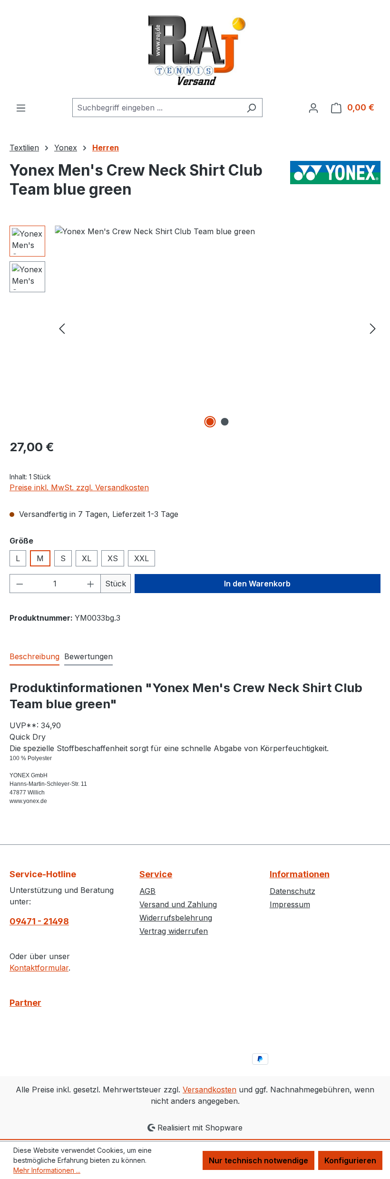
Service (155, 874)
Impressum (290, 904)
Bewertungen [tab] (88, 656)
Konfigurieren (350, 1160)
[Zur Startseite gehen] (195, 49)
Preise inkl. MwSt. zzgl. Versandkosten (79, 487)
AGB (147, 891)
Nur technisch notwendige (258, 1160)
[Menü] (21, 107)
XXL (141, 558)
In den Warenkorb (257, 583)
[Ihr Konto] (313, 107)
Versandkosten (209, 1089)
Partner (25, 1003)
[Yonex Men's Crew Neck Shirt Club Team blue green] (217, 328)
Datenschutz (292, 891)
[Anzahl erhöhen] (91, 583)
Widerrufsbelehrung (175, 917)
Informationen (300, 874)
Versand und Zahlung (178, 904)
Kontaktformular (39, 967)
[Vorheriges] (62, 328)
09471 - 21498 (39, 921)
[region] (195, 328)
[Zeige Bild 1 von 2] (210, 422)
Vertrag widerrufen (173, 931)
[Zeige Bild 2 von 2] (225, 422)
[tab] (34, 656)
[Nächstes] (373, 328)
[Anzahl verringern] (19, 583)
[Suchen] (251, 107)
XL (86, 558)
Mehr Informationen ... (46, 1170)
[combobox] (156, 107)
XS (112, 558)
